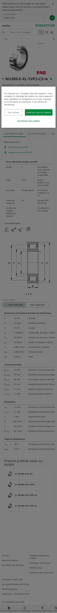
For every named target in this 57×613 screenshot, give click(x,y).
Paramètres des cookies (28, 120)
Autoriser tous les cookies (38, 112)
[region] (28, 107)
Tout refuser (13, 112)
